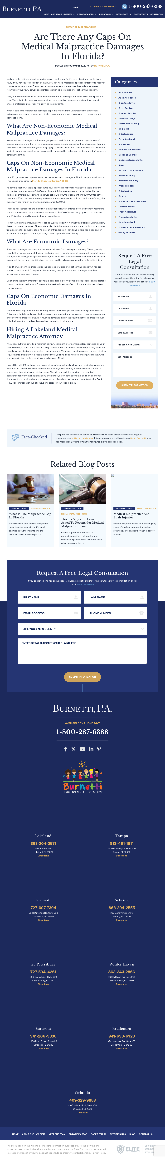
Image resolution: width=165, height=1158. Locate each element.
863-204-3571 (43, 843)
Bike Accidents (126, 102)
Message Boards (127, 154)
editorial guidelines (82, 438)
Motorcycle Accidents (130, 159)
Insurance (124, 144)
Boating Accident (128, 113)
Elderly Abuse (125, 133)
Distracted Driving (128, 123)
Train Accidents (127, 211)
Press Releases (126, 185)
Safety (122, 196)
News (121, 165)
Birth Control (125, 108)
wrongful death (127, 232)
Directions (43, 855)
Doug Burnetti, (138, 438)
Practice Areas (85, 14)
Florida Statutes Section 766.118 (50, 180)
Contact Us (156, 14)
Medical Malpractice (81, 27)
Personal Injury (126, 175)
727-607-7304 (43, 907)
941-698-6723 (121, 1036)
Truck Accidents (127, 216)
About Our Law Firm (61, 14)
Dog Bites (123, 128)
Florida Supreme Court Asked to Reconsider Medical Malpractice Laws (82, 522)
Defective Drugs (127, 118)
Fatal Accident (126, 139)
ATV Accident (126, 92)
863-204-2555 (122, 907)
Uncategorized (126, 222)
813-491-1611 (121, 843)
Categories (126, 81)
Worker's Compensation (131, 227)
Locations (105, 14)
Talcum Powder (127, 206)
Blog (132, 1134)
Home (46, 14)
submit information (134, 385)
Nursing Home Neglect (130, 170)
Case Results (141, 14)
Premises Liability (128, 180)
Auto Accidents (127, 97)
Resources (122, 14)
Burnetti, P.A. (102, 65)
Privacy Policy (99, 1152)
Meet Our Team (57, 1134)
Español (76, 7)
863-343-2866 (121, 972)
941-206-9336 (43, 1036)
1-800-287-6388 (146, 6)
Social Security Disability (132, 201)
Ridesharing (125, 190)
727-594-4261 (43, 972)
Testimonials (118, 1134)
